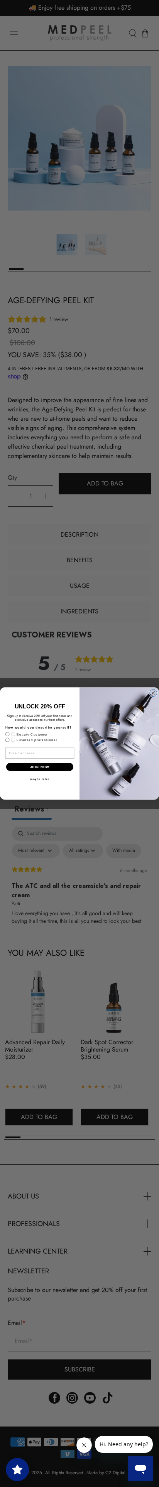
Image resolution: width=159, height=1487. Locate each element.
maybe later (39, 779)
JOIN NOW (40, 767)
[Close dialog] (153, 693)
